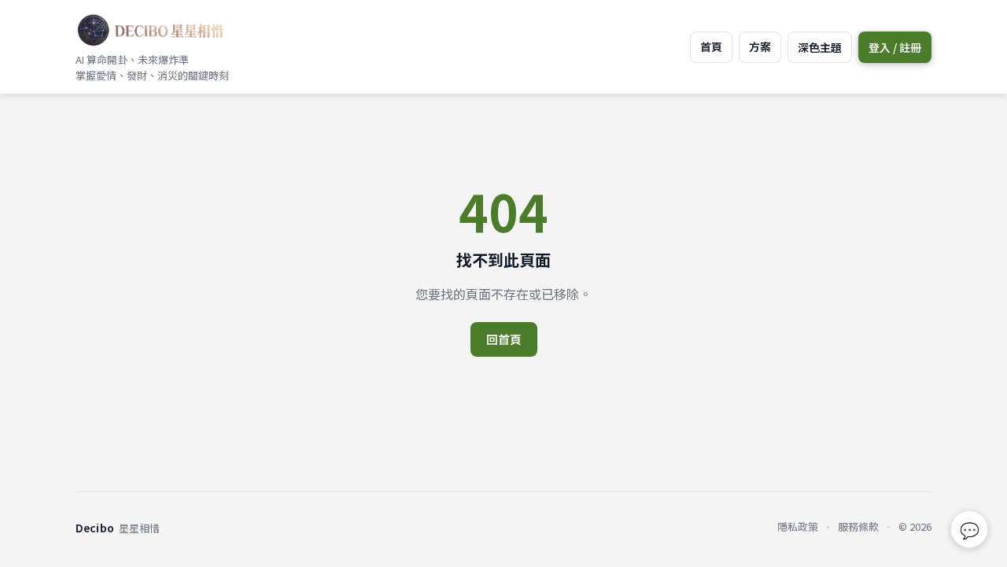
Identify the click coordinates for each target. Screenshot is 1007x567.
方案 (760, 46)
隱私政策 (797, 526)
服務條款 (858, 526)
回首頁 (504, 339)
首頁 (711, 46)
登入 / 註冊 (895, 47)
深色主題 (820, 47)
